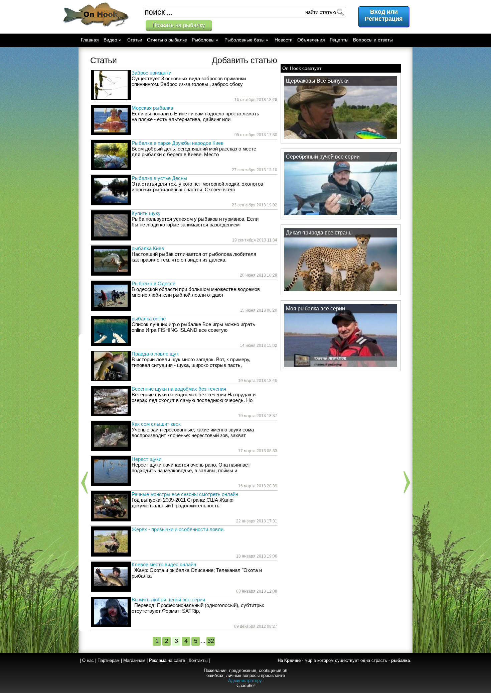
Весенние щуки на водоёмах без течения (179, 389)
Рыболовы (203, 39)
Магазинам (134, 660)
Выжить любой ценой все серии (168, 599)
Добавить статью (244, 60)
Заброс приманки (151, 73)
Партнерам (109, 660)
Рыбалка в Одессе (153, 283)
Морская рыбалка (152, 108)
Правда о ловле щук (155, 354)
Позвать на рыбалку (178, 25)
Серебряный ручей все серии (323, 157)
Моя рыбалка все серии (315, 308)
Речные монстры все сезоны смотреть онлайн (185, 494)
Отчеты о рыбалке (167, 39)
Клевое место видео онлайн (164, 564)
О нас (88, 660)
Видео (110, 39)
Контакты (198, 660)
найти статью (320, 12)
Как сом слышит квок (156, 424)
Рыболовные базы (244, 39)
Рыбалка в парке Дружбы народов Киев (177, 143)
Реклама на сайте (167, 660)
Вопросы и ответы (373, 39)
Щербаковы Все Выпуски (317, 81)
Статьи (134, 39)
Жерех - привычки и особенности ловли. (178, 529)
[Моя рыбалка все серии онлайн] (340, 366)
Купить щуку (146, 213)
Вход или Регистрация (384, 15)
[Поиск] (340, 12)
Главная (90, 39)
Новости (284, 39)
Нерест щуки (146, 459)
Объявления (311, 39)
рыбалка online (149, 318)
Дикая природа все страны (319, 232)
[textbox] (245, 12)
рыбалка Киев (148, 248)
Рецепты (339, 39)
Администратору (245, 680)
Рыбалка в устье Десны (159, 178)
